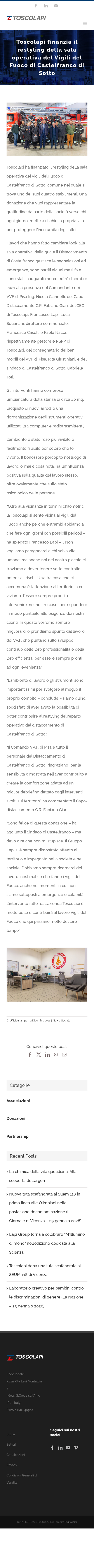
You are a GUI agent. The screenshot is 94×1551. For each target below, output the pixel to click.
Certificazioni (16, 1455)
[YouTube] (68, 1448)
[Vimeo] (76, 1448)
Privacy (12, 1465)
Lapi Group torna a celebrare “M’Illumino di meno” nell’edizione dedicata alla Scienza (47, 1243)
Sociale (65, 1020)
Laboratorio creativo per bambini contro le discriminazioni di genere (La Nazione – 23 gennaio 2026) (46, 1297)
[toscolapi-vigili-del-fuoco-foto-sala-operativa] (47, 974)
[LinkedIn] (60, 1448)
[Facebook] (52, 1448)
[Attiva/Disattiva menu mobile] (85, 23)
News (56, 1020)
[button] (10, 974)
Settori (11, 1444)
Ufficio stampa (18, 1020)
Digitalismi (71, 1522)
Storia (11, 1434)
